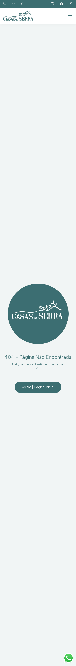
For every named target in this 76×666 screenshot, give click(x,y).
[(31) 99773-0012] (5, 4)
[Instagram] (52, 4)
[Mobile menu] (70, 15)
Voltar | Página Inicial (38, 387)
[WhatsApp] (71, 4)
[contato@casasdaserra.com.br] (16, 4)
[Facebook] (61, 4)
